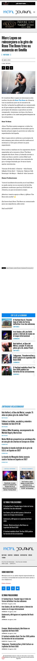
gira (8, 268)
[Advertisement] (18, 291)
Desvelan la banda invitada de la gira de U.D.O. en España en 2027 (17, 449)
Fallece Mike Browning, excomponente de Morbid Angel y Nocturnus (18, 431)
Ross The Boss (22, 268)
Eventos (16, 374)
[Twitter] (13, 588)
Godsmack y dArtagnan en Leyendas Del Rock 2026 (17, 615)
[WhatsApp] (11, 68)
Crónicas (16, 338)
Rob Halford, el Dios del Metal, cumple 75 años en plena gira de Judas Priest (23, 345)
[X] (7, 68)
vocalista (30, 268)
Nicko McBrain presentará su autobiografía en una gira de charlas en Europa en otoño (18, 440)
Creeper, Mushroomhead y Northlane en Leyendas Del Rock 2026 (16, 629)
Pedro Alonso (6, 583)
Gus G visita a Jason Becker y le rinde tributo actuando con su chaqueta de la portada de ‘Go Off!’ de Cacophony (27, 485)
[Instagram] (4, 588)
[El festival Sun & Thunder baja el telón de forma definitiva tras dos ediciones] (7, 323)
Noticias (16, 326)
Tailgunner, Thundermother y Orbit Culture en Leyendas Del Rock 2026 (24, 357)
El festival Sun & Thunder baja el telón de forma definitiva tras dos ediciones (24, 322)
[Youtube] (18, 588)
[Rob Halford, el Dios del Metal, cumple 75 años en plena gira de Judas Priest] (7, 347)
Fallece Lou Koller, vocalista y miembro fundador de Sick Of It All (16, 422)
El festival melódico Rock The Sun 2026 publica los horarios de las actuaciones (24, 369)
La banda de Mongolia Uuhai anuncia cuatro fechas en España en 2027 (16, 458)
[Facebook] (3, 68)
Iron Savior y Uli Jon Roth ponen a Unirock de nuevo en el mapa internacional (24, 334)
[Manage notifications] (3, 657)
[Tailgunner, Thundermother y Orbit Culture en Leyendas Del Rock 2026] (7, 358)
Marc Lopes (13, 268)
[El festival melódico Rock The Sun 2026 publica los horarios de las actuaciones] (7, 370)
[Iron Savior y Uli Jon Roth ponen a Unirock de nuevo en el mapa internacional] (7, 335)
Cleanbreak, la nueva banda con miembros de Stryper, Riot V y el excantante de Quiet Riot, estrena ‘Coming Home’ (10, 486)
